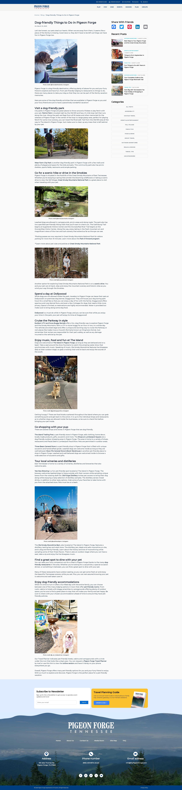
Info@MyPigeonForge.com (136, 763)
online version (68, 663)
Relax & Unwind (129, 147)
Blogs (136, 2)
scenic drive (99, 284)
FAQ (124, 740)
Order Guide (102, 2)
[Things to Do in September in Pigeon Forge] (117, 54)
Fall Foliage (129, 124)
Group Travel (130, 138)
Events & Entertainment (130, 120)
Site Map (113, 740)
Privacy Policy (144, 787)
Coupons (127, 2)
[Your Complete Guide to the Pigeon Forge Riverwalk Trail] (117, 78)
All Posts (129, 106)
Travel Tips (130, 151)
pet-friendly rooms (91, 587)
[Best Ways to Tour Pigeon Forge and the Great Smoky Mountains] (117, 42)
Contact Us (84, 740)
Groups (145, 7)
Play (98, 7)
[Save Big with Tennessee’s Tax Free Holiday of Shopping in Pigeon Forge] (117, 91)
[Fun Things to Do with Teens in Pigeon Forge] (117, 66)
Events (119, 7)
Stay (105, 7)
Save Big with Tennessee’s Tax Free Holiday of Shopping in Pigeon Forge (134, 92)
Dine (112, 7)
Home (36, 15)
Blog (42, 15)
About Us (70, 740)
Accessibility (129, 111)
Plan (137, 7)
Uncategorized (129, 156)
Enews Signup (115, 2)
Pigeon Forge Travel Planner (95, 661)
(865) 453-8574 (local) (91, 763)
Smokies (129, 7)
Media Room (99, 740)
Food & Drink (129, 133)
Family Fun (130, 129)
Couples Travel (129, 115)
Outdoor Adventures (130, 142)
